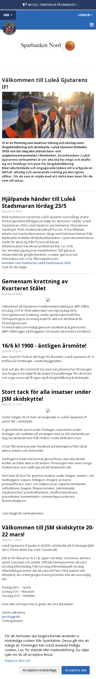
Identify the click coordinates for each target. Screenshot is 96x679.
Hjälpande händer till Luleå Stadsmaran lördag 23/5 (38, 202)
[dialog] (48, 653)
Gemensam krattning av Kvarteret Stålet (35, 284)
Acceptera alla (75, 670)
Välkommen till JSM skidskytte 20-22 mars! (48, 531)
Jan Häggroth (11, 616)
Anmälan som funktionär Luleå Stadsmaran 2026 (36, 263)
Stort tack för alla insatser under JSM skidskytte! (46, 395)
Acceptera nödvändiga (39, 670)
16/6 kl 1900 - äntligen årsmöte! (44, 345)
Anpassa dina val (17, 661)
